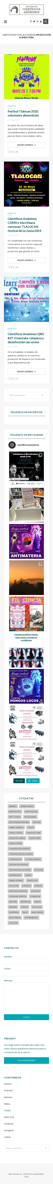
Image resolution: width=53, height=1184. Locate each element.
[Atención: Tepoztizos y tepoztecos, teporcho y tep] (26, 758)
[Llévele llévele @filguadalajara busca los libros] (26, 505)
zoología (13, 923)
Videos (7, 1103)
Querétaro (13, 912)
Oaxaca (37, 902)
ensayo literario (16, 880)
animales (12, 806)
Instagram (9, 1130)
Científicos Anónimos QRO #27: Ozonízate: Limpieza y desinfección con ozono (26, 338)
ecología (39, 870)
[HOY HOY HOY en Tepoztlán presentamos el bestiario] (26, 722)
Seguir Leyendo (25, 145)
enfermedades (15, 875)
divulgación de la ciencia (19, 870)
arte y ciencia (14, 817)
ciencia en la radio (17, 838)
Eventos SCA (32, 880)
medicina (12, 902)
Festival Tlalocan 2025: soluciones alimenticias (23, 113)
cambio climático (16, 827)
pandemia (13, 907)
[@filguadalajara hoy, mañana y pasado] (26, 469)
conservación (15, 859)
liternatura (35, 896)
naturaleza (25, 902)
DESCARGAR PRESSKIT (26, 1060)
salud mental (37, 912)
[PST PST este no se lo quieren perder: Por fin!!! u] (26, 686)
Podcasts (8, 1090)
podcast (24, 907)
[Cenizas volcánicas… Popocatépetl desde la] (26, 577)
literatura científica (17, 896)
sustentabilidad (31, 918)
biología (36, 822)
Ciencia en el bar (33, 833)
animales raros (27, 806)
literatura (35, 891)
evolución (13, 886)
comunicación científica (19, 849)
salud (25, 912)
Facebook (8, 1123)
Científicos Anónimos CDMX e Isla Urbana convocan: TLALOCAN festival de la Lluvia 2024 (24, 225)
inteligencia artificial (18, 891)
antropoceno (15, 812)
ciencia (31, 827)
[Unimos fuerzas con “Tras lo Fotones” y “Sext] (26, 541)
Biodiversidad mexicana (19, 822)
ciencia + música (15, 833)
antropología (31, 812)
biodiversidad (30, 817)
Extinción (26, 886)
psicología (36, 907)
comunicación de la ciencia (20, 854)
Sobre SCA (9, 1117)
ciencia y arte (34, 838)
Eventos (12, 106)
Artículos (8, 1097)
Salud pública (14, 918)
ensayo (28, 875)
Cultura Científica (32, 859)
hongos (38, 886)
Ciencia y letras (15, 843)
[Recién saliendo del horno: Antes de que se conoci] (26, 650)
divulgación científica (18, 865)
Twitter (7, 1137)
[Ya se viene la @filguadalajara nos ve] (26, 613)
